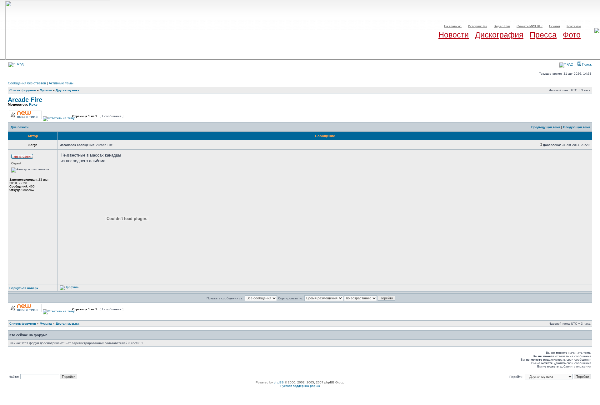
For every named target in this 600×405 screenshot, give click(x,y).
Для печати (19, 127)
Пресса (543, 34)
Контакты (574, 26)
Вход (19, 64)
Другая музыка (67, 90)
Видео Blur (502, 26)
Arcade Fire (25, 99)
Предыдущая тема (545, 127)
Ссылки (554, 26)
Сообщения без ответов (27, 83)
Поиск (586, 64)
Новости (453, 34)
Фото (572, 34)
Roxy (33, 104)
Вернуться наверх (23, 288)
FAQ (569, 64)
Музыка (46, 90)
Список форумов (22, 90)
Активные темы (61, 83)
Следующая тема (576, 127)
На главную (453, 26)
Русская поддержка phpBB (300, 386)
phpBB (279, 382)
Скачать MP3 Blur (529, 26)
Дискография (499, 34)
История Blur (477, 26)
